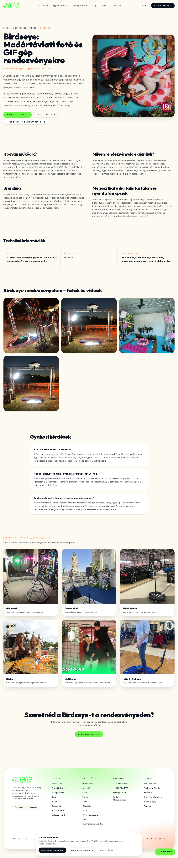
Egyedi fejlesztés (61, 5)
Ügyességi (87, 806)
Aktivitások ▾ (42, 5)
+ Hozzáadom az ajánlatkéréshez (25, 122)
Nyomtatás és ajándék (92, 824)
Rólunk (104, 5)
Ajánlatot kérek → (17, 115)
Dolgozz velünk (58, 815)
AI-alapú (86, 788)
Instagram (33, 807)
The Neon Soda (151, 784)
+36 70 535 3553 (120, 784)
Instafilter (148, 792)
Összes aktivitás (47, 115)
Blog (94, 5)
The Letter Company (153, 797)
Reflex (85, 801)
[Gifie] (11, 5)
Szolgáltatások (80, 5)
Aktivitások (20, 28)
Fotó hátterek (58, 810)
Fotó (34, 28)
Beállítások (106, 850)
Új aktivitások (88, 784)
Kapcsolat (117, 5)
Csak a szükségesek (82, 850)
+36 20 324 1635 (120, 788)
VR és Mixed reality (90, 815)
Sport (85, 810)
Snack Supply (150, 801)
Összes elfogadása (52, 850)
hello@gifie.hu (119, 792)
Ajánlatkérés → (163, 6)
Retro (84, 819)
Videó (85, 797)
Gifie (6, 28)
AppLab (147, 806)
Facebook (19, 807)
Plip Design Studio (152, 788)
